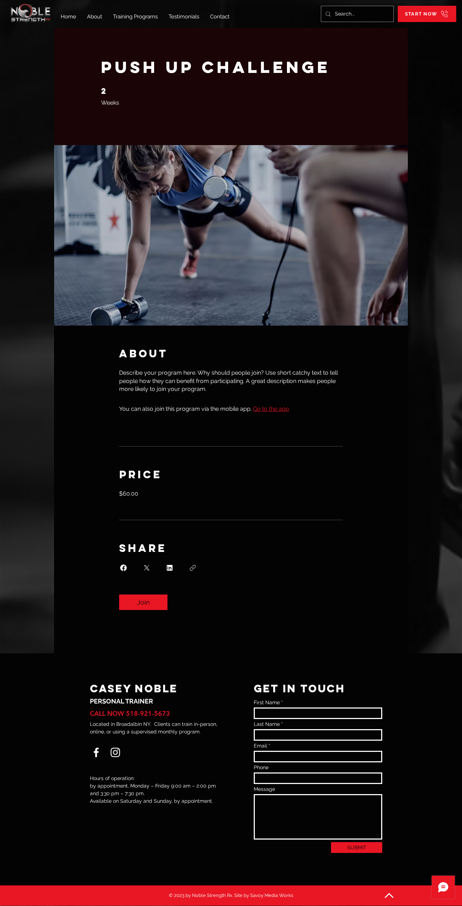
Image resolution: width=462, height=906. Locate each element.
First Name (267, 702)
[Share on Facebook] (123, 567)
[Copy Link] (192, 567)
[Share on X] (146, 567)
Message (264, 789)
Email (260, 745)
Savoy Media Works (271, 895)
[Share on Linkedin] (169, 567)
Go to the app (271, 408)
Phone (261, 767)
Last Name (267, 724)
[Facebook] (96, 752)
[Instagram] (115, 752)
